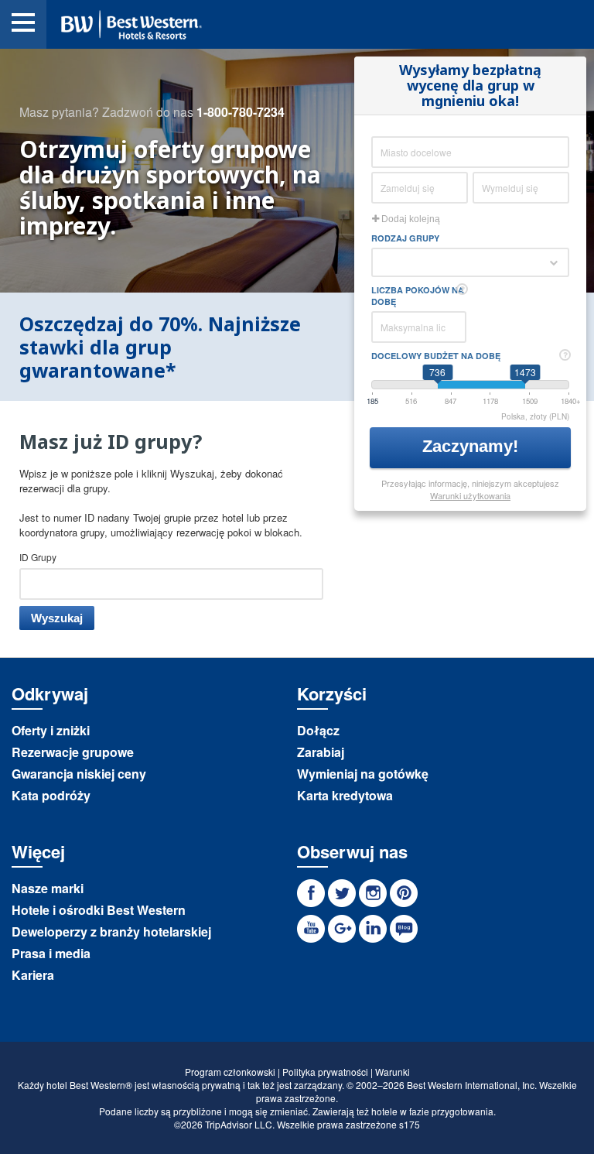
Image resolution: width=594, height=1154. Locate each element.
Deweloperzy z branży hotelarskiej (111, 931)
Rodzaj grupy (405, 238)
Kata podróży (51, 795)
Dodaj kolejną (409, 219)
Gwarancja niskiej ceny (79, 773)
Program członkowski (230, 1071)
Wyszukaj (57, 618)
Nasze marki (48, 888)
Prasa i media (51, 953)
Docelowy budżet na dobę (435, 355)
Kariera (33, 975)
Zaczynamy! (472, 446)
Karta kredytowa (345, 795)
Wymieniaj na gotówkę (362, 773)
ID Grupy (37, 556)
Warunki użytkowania (470, 495)
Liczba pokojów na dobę (417, 295)
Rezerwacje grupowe (73, 752)
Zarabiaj (320, 752)
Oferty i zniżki (51, 730)
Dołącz (318, 730)
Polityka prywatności (325, 1071)
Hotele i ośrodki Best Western (99, 910)
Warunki (392, 1071)
